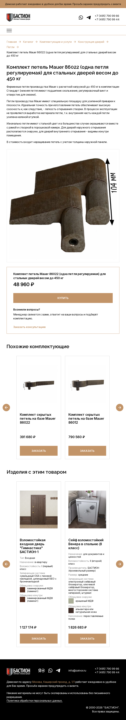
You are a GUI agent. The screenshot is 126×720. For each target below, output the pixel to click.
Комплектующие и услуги (56, 41)
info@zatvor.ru (77, 670)
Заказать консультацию (29, 327)
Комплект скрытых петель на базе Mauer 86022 (38, 418)
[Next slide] (119, 407)
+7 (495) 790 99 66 (107, 15)
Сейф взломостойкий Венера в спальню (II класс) (86, 544)
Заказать (39, 450)
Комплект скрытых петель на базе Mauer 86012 (86, 418)
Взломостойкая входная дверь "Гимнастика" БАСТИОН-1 (32, 546)
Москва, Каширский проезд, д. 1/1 (53, 681)
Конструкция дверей (91, 41)
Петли (10, 47)
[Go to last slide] (6, 407)
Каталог (28, 41)
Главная (12, 41)
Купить (63, 298)
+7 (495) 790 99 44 (107, 19)
